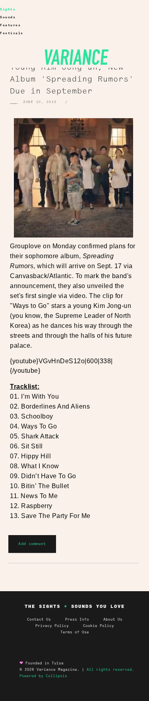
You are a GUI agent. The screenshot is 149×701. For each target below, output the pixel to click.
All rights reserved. (110, 670)
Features (10, 25)
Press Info (77, 619)
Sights (7, 9)
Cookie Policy (98, 626)
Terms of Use (74, 632)
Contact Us (39, 619)
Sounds (7, 17)
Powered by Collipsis (43, 676)
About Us (112, 619)
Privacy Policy (59, 626)
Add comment (32, 543)
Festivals (11, 33)
